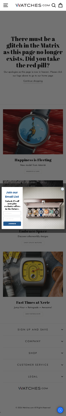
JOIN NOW (12, 224)
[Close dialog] (62, 189)
